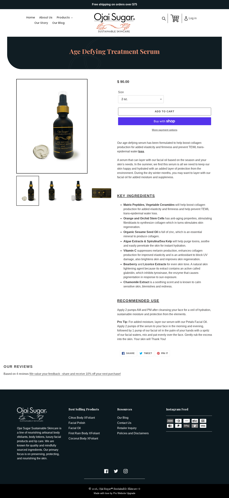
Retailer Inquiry (127, 428)
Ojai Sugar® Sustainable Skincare (118, 488)
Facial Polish (77, 422)
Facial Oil (75, 428)
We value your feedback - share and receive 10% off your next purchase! (75, 373)
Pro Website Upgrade (124, 493)
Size (121, 92)
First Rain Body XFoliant (84, 433)
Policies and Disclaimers (133, 433)
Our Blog (122, 417)
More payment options (164, 129)
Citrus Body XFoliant (82, 417)
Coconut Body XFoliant (83, 438)
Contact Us (124, 422)
